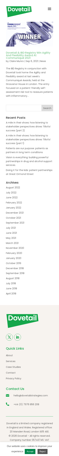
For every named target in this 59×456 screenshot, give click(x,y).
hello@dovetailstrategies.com (31, 395)
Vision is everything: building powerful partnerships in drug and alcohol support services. (29, 161)
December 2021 (15, 212)
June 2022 (12, 197)
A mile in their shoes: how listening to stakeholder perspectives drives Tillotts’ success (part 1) (28, 139)
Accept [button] (30, 451)
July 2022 (11, 192)
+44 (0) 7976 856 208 (26, 404)
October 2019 (13, 263)
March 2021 (12, 243)
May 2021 (11, 238)
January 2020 (13, 258)
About (9, 355)
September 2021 (15, 222)
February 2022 (14, 202)
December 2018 (15, 268)
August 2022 (13, 187)
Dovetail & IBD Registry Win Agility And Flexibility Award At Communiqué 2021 (28, 55)
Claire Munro (16, 61)
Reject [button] (42, 451)
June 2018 (11, 288)
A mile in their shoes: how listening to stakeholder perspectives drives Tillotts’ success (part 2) (28, 126)
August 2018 (13, 278)
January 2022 (13, 207)
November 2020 (15, 248)
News (43, 61)
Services (10, 361)
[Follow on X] (9, 337)
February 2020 (14, 253)
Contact (11, 372)
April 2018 (11, 293)
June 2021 (11, 233)
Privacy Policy (13, 378)
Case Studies (13, 367)
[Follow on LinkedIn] (17, 337)
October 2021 (13, 217)
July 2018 (11, 283)
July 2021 (11, 227)
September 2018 (15, 273)
